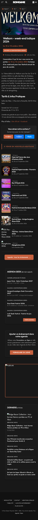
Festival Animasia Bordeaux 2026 (24, 208)
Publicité (10, 503)
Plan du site (19, 506)
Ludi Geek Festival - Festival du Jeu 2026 (19, 315)
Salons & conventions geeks (15, 50)
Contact (17, 500)
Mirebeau (8, 55)
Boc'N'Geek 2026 (18, 183)
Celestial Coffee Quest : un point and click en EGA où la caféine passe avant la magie (21, 462)
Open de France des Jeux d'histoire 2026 (21, 158)
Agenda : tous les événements (19, 257)
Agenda (17, 513)
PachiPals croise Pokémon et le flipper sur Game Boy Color (20, 450)
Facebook (24, 121)
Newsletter (8, 500)
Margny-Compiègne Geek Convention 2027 (20, 292)
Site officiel (15, 121)
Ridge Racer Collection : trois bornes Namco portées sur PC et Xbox (20, 427)
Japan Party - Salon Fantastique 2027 (20, 281)
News (21, 513)
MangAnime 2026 (18, 245)
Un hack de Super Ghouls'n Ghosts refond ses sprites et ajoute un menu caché (21, 473)
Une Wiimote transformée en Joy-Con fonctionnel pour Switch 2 (20, 440)
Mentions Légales (28, 500)
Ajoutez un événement (23, 503)
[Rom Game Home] (19, 2)
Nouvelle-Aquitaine (17, 55)
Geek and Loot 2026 (19, 195)
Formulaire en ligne (21, 352)
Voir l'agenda (29, 320)
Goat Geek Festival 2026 (16, 303)
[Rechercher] (6, 2)
